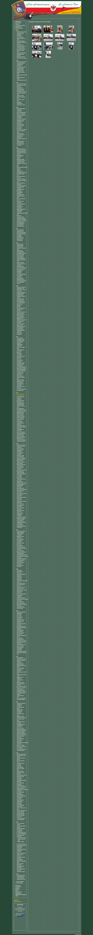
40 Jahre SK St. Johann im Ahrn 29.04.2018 (20, 373)
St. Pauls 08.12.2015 (21, 531)
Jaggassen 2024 (20, 95)
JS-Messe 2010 (20, 771)
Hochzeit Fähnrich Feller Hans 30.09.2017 (20, 398)
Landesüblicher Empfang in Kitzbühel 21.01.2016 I (21, 526)
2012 (17, 656)
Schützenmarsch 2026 (21, 31)
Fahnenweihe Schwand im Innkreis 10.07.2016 (21, 479)
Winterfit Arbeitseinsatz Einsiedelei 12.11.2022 (21, 171)
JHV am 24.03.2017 (21, 432)
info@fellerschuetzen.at (66, 12)
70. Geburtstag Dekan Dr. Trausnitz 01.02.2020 (21, 275)
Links (16, 890)
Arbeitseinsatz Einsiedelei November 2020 (21, 248)
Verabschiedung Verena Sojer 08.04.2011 (20, 740)
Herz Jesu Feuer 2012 (21, 686)
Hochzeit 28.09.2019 (21, 292)
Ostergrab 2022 (20, 224)
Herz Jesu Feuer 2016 (21, 493)
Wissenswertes (19, 28)
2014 (17, 569)
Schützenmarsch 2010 (21, 775)
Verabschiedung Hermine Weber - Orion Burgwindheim (21, 257)
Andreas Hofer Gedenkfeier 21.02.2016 (20, 514)
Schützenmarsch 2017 (21, 411)
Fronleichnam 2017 (21, 425)
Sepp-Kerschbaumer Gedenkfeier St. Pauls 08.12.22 (21, 153)
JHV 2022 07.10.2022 (21, 185)
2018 (17, 336)
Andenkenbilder (19, 882)
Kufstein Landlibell (21, 732)
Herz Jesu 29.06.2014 (21, 593)
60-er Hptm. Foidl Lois (21, 746)
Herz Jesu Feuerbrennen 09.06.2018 (20, 360)
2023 (17, 107)
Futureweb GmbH (78, 934)
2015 (17, 529)
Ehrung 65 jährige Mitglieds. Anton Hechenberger (20, 381)
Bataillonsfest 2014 (21, 597)
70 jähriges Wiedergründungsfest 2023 (20, 894)
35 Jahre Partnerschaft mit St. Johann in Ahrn (21, 587)
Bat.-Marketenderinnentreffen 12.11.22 (22, 167)
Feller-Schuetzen (21, 915)
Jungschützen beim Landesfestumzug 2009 (22, 839)
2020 (17, 242)
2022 (17, 147)
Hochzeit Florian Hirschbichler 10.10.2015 (20, 540)
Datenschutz (18, 891)
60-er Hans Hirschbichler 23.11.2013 (20, 617)
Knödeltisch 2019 (20, 293)
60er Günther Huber (21, 48)
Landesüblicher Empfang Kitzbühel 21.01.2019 (21, 330)
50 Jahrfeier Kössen (21, 844)
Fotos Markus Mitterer (21, 138)
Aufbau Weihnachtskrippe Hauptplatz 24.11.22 (21, 159)
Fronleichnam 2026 (20, 25)
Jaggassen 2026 (20, 33)
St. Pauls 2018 (20, 338)
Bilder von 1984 (21, 841)
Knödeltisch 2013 (20, 619)
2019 (17, 285)
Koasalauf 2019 (20, 327)
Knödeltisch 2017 (20, 400)
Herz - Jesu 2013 (20, 646)
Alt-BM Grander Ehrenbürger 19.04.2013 (20, 649)
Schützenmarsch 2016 (21, 469)
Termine (17, 24)
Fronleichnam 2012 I (21, 690)
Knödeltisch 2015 (20, 543)
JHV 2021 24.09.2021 (21, 232)
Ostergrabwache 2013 (21, 651)
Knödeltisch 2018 (20, 339)
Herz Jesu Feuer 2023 (21, 129)
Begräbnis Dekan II (21, 56)
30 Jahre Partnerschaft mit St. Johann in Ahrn (21, 853)
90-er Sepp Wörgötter (21, 698)
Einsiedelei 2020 (20, 266)
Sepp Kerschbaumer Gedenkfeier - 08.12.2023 (21, 116)
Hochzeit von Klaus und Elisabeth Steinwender (21, 830)
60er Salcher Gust (20, 226)
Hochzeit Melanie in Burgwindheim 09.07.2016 (21, 485)
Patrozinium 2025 (20, 71)
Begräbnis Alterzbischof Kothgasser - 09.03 (21, 103)
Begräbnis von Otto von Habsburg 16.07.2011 (21, 725)
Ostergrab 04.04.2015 (21, 558)
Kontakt (17, 889)
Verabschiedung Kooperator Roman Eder (21, 406)
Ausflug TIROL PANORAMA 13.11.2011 (20, 711)
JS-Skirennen (20, 747)
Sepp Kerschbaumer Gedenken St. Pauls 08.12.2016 (21, 446)
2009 (17, 822)
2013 (17, 610)
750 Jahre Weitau (20, 668)
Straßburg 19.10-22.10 (21, 85)
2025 (17, 60)
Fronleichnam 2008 (21, 875)
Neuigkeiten (18, 26)
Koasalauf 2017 (20, 438)
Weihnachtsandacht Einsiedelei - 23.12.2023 (21, 110)
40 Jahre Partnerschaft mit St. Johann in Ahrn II (21, 312)
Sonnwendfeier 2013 (21, 644)
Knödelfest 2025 (20, 68)
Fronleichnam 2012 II (21, 691)
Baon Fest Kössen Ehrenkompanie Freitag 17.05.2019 (21, 316)
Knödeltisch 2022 (20, 189)
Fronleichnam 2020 (21, 269)
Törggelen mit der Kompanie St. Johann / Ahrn (21, 163)
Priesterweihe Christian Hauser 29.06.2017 (20, 423)
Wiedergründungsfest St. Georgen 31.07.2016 (21, 475)
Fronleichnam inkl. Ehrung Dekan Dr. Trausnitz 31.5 (20, 364)
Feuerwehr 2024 (20, 90)
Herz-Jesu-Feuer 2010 (21, 786)
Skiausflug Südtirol (21, 699)
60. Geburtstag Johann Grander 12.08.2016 (20, 467)
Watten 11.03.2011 (20, 745)
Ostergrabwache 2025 (21, 80)
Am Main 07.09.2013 (21, 626)
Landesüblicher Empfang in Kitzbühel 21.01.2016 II (21, 522)
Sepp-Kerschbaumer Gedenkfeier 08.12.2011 (21, 704)
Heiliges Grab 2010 (21, 788)
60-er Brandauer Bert (21, 749)
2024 (17, 82)
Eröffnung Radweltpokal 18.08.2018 (20, 344)
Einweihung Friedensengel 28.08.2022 (20, 192)
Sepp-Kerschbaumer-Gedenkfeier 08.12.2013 (21, 613)
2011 (17, 701)
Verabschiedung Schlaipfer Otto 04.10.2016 (20, 450)
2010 (17, 752)
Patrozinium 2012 (20, 682)
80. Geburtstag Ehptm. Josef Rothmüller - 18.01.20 (21, 282)
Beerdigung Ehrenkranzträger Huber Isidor (20, 805)
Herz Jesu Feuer (20, 728)
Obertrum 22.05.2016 (21, 497)
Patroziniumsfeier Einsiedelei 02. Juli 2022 (21, 196)
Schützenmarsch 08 (21, 879)
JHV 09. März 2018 (21, 386)
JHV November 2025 (21, 67)
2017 (17, 392)
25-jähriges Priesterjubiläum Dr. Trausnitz (21, 869)
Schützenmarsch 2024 (21, 91)
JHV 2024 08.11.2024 (21, 83)
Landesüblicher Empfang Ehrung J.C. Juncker (21, 296)
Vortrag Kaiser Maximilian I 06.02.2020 (20, 271)
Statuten (17, 888)
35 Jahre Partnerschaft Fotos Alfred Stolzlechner (21, 583)
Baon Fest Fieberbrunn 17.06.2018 (19, 354)
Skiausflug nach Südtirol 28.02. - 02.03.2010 (20, 801)
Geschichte (18, 22)
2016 (17, 443)
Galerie (17, 29)
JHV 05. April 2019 (21, 323)
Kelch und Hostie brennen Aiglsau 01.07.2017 (20, 419)
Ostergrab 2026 (20, 45)
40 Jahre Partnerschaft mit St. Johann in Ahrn (21, 308)
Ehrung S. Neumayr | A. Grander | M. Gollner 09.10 (21, 180)
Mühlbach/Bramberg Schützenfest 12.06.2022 (21, 210)
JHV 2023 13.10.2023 (21, 119)
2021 (17, 228)
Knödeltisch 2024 (20, 89)
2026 (17, 30)
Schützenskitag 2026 (21, 52)
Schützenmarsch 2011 (21, 717)
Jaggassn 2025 (20, 69)
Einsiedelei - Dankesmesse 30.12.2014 (20, 571)
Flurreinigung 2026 (21, 41)
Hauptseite (18, 21)
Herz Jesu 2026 (20, 37)
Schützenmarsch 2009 (21, 845)
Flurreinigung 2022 (21, 223)
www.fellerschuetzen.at (76, 12)
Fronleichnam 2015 (21, 546)
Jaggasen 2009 (20, 863)
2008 (17, 874)
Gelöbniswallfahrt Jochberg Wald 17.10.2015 (20, 534)
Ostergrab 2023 (20, 142)
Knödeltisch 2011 (20, 716)
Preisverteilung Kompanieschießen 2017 (21, 377)
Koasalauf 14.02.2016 (21, 517)
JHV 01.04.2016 (20, 503)
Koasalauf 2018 (20, 390)
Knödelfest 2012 (20, 664)
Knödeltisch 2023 (20, 120)
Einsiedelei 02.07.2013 (21, 640)
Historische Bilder (20, 881)
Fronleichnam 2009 (21, 871)
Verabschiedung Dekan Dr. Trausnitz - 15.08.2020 (21, 264)
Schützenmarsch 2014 (21, 589)
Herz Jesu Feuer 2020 (21, 267)
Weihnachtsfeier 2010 (21, 754)
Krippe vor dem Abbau (21, 58)
